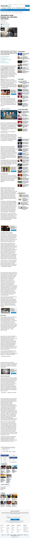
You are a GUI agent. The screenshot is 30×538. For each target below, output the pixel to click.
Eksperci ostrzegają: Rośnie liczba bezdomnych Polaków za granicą (8, 471)
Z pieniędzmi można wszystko (6, 59)
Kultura (12, 532)
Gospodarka (7, 528)
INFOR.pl (9, 4)
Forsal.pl (1, 529)
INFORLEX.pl (15, 4)
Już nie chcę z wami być (5, 56)
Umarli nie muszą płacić (5, 62)
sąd (4, 451)
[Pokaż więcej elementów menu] (29, 8)
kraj (9, 13)
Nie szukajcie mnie (4, 58)
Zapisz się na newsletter (5, 26)
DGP (17, 4)
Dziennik (1, 13)
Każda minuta (3, 61)
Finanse (18, 527)
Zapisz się (15, 519)
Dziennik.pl (7, 525)
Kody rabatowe (13, 527)
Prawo (17, 526)
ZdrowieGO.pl (20, 4)
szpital (7, 451)
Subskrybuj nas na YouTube (5, 24)
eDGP (1, 528)
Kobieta (12, 526)
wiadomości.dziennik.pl (5, 13)
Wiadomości (7, 529)
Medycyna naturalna (19, 529)
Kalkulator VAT (25, 529)
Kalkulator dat (25, 526)
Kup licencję (8, 448)
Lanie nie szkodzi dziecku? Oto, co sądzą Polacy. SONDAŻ (14, 471)
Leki (17, 528)
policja (10, 451)
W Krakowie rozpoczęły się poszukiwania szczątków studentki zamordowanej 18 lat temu (13, 309)
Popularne (10, 493)
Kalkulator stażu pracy (26, 528)
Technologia (7, 527)
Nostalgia (7, 532)
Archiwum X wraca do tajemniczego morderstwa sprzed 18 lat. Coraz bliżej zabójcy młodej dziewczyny (13, 168)
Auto (7, 526)
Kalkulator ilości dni (25, 527)
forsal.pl (12, 4)
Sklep (28, 4)
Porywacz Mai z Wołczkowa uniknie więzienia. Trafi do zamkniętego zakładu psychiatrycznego (13, 91)
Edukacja (12, 528)
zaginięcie (13, 451)
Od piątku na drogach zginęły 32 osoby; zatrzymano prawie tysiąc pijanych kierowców (8, 480)
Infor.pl (1, 526)
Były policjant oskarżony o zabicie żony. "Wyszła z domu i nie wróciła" (13, 227)
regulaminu (15, 517)
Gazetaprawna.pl (3, 527)
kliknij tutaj (19, 522)
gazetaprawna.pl (25, 4)
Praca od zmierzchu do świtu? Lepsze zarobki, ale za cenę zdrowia (3, 488)
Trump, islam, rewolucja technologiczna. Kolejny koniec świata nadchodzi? (3, 480)
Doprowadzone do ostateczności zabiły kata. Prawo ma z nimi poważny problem (3, 471)
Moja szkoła (12, 529)
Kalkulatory (25, 525)
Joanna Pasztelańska (3, 20)
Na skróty (2, 525)
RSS (18, 535)
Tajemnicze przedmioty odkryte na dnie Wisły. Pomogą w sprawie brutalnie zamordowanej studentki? (13, 370)
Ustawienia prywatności (14, 535)
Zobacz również (14, 171)
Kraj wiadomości (15, 493)
